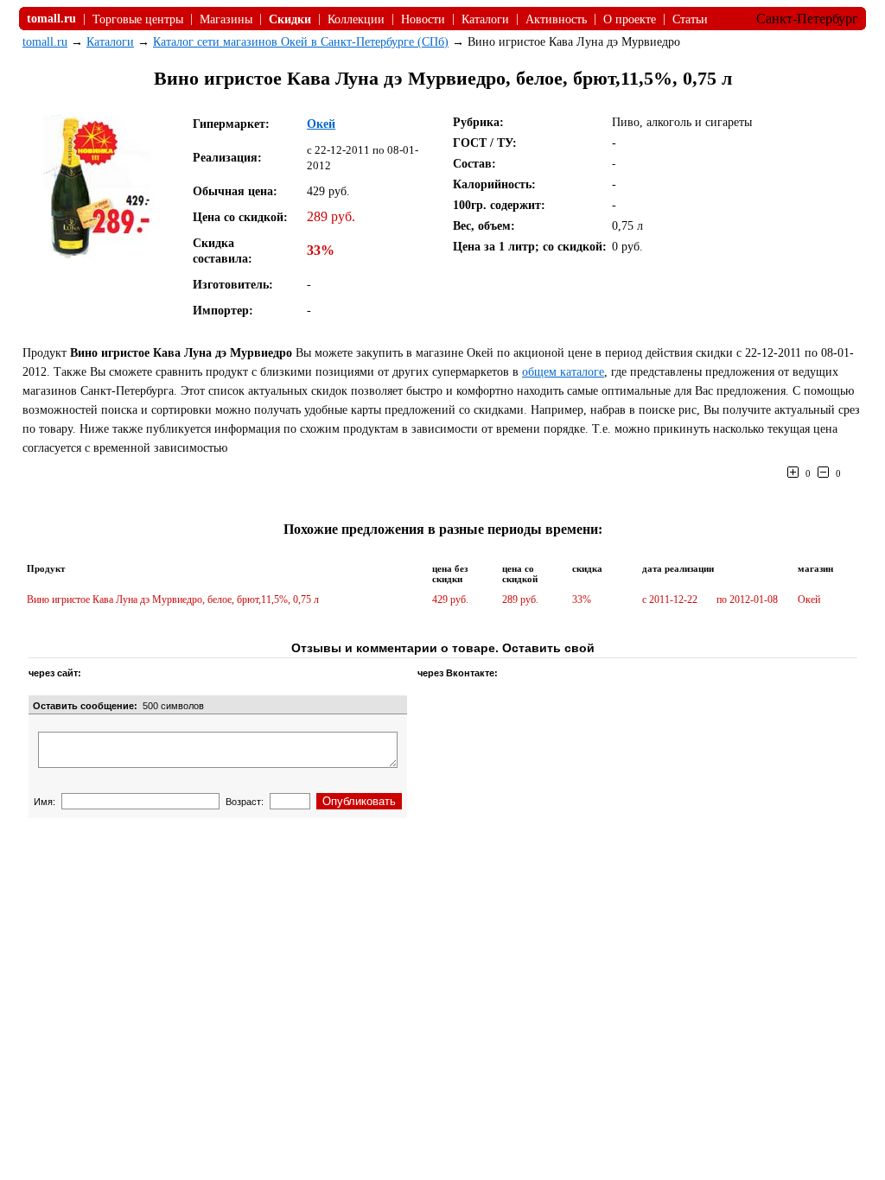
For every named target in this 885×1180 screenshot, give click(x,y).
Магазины (226, 19)
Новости (423, 19)
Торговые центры (137, 19)
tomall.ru (44, 41)
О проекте (629, 19)
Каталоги (485, 19)
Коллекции (356, 19)
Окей (321, 123)
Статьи (690, 19)
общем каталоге (563, 371)
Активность (556, 19)
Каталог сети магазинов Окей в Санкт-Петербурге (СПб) (301, 41)
